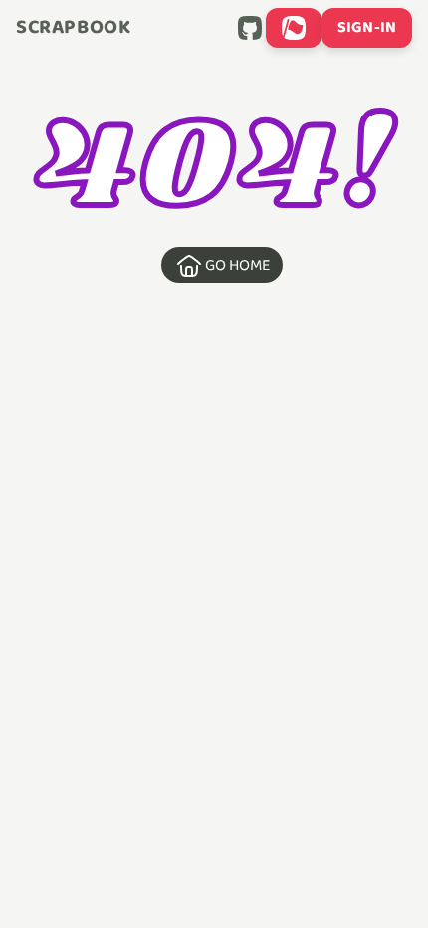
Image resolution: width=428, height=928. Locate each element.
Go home (238, 265)
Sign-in (366, 27)
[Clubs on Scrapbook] (293, 28)
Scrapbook (73, 28)
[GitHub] (250, 28)
